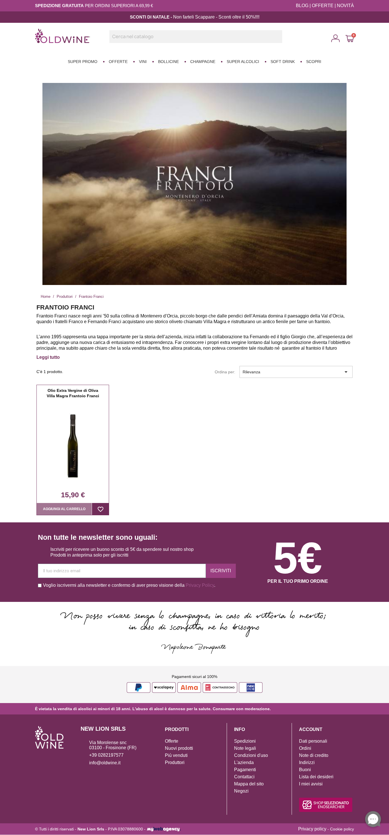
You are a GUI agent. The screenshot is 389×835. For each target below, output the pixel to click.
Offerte (171, 741)
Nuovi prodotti (179, 748)
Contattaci (244, 776)
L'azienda (244, 762)
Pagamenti (245, 769)
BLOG (302, 5)
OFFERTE (322, 5)
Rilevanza (296, 371)
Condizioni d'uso (251, 755)
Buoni (305, 769)
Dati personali (313, 741)
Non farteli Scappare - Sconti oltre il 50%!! (215, 17)
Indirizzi (307, 762)
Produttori (175, 762)
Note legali (245, 748)
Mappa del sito (249, 783)
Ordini (305, 748)
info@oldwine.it (104, 762)
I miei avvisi (311, 783)
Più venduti (176, 755)
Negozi (241, 791)
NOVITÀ (345, 5)
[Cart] (349, 38)
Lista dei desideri (316, 776)
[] (280, 41)
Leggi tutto (48, 357)
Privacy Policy (200, 585)
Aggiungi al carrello (64, 509)
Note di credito (313, 755)
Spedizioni (245, 741)
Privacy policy (312, 828)
